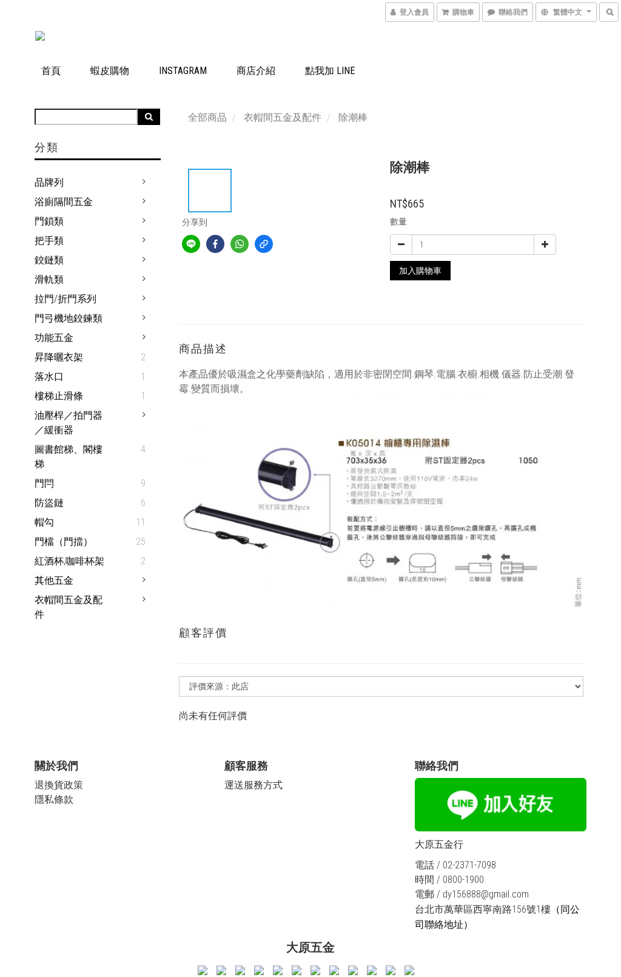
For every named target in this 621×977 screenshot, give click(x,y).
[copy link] (264, 244)
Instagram (183, 70)
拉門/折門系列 (65, 299)
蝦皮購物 (109, 70)
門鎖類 (49, 221)
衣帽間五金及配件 (68, 607)
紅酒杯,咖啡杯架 (69, 561)
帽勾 (44, 522)
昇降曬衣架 (59, 357)
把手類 (49, 240)
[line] (191, 244)
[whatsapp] (239, 244)
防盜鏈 (49, 503)
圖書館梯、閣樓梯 (68, 457)
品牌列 (49, 182)
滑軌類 (49, 279)
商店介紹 (256, 70)
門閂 (44, 483)
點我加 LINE (330, 70)
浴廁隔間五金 (64, 202)
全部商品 (207, 117)
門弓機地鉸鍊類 (68, 318)
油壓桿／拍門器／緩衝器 (68, 423)
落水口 (49, 376)
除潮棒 (353, 117)
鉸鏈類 (49, 260)
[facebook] (215, 244)
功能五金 (54, 337)
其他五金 (54, 580)
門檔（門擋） (64, 541)
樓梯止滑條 (59, 396)
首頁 (51, 70)
